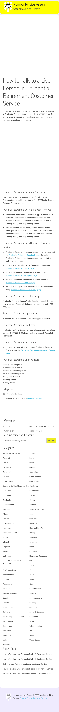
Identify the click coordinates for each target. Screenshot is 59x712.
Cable (31, 462)
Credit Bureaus (35, 476)
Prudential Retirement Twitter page (20, 268)
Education (7, 495)
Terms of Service (35, 430)
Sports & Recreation (37, 612)
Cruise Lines (34, 481)
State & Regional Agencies (13, 616)
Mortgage (33, 551)
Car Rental (7, 467)
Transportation (8, 635)
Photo (31, 574)
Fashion (32, 504)
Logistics (6, 546)
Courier (6, 476)
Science (32, 593)
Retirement (7, 588)
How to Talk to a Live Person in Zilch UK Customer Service (27, 659)
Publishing (7, 579)
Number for (29, 4)
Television (7, 630)
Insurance (33, 537)
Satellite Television (10, 593)
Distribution (33, 486)
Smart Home (8, 607)
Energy (32, 500)
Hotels (5, 537)
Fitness (5, 514)
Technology (7, 626)
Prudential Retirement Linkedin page (26, 289)
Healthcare (7, 528)
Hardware (33, 523)
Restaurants (7, 584)
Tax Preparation (9, 621)
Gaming (6, 518)
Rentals (32, 579)
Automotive (7, 458)
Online (32, 560)
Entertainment (8, 504)
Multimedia (7, 556)
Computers (7, 472)
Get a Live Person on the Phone (41, 426)
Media (31, 546)
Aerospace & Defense (11, 453)
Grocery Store (8, 523)
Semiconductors (35, 598)
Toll (30, 630)
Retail (31, 584)
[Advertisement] (29, 45)
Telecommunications (37, 626)
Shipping (32, 602)
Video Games (34, 640)
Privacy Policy (8, 430)
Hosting (32, 532)
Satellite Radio (35, 588)
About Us (6, 426)
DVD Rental (7, 490)
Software (6, 612)
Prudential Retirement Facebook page (24, 255)
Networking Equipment (38, 556)
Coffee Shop (34, 467)
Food (31, 514)
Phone (32, 570)
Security (6, 598)
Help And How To (36, 528)
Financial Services (14, 394)
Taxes (31, 621)
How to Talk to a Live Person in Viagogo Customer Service (27, 673)
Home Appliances (10, 532)
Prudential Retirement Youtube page (20, 282)
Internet (6, 542)
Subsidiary (33, 616)
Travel (31, 635)
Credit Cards (8, 481)
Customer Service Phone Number (16, 486)
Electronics (7, 500)
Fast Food (7, 509)
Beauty (5, 462)
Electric (32, 495)
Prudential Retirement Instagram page (21, 275)
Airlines (32, 453)
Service (6, 602)
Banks (31, 458)
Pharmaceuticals (9, 570)
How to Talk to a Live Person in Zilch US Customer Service (27, 654)
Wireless (6, 644)
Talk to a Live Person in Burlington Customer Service (25, 663)
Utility (5, 640)
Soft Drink (33, 607)
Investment (33, 542)
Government (34, 518)
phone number (8, 574)
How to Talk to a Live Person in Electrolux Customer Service (28, 668)
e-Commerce (34, 490)
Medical (6, 551)
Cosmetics (33, 472)
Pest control (34, 565)
